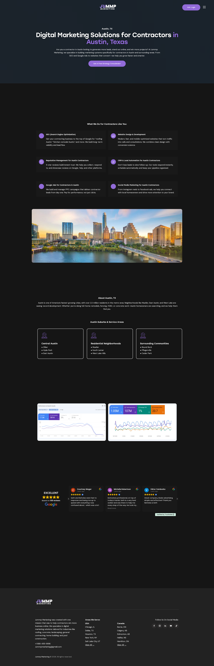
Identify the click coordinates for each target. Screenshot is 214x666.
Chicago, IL (90, 627)
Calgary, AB (122, 630)
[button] (177, 498)
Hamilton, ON (123, 641)
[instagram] (159, 625)
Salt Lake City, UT (92, 641)
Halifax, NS (121, 637)
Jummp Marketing (42, 657)
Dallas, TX (89, 630)
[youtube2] (170, 625)
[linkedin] (165, 625)
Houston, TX (90, 634)
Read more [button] (112, 508)
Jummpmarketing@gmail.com (48, 647)
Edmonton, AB (123, 634)
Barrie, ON (121, 627)
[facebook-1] (154, 625)
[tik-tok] (176, 625)
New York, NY (91, 637)
